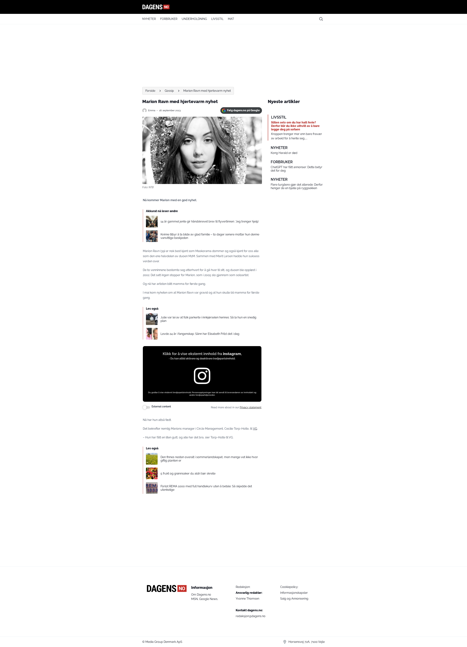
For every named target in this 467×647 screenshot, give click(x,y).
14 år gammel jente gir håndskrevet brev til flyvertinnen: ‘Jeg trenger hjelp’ (210, 221)
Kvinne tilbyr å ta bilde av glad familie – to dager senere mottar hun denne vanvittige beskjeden (210, 236)
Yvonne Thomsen (247, 598)
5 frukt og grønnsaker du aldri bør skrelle (188, 473)
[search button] (321, 19)
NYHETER (149, 19)
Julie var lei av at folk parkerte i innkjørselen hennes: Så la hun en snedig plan (208, 319)
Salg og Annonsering (294, 598)
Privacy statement (250, 407)
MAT (231, 19)
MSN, (195, 599)
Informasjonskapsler (294, 592)
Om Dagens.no (201, 594)
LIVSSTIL (217, 19)
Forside (150, 90)
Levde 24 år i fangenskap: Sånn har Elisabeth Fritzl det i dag (200, 334)
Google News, (208, 599)
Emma (151, 110)
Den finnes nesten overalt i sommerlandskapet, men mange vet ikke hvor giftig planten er (209, 458)
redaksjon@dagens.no (250, 616)
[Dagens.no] (233, 7)
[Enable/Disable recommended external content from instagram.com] (146, 407)
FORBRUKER (168, 19)
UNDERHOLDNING (194, 19)
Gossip (169, 90)
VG (255, 428)
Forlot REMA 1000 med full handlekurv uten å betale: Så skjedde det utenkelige (206, 488)
